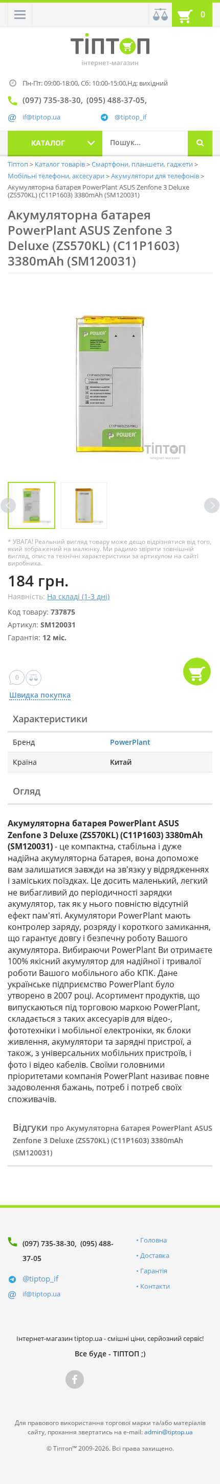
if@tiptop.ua (41, 1293)
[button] (20, 15)
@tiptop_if (130, 117)
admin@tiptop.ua (168, 1432)
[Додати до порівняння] (33, 678)
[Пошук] (200, 143)
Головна (153, 1240)
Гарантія (153, 1270)
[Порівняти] (160, 15)
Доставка (154, 1255)
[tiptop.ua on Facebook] (74, 1379)
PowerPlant (130, 742)
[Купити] (197, 671)
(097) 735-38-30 (49, 1243)
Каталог (48, 143)
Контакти (155, 1286)
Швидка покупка (40, 695)
